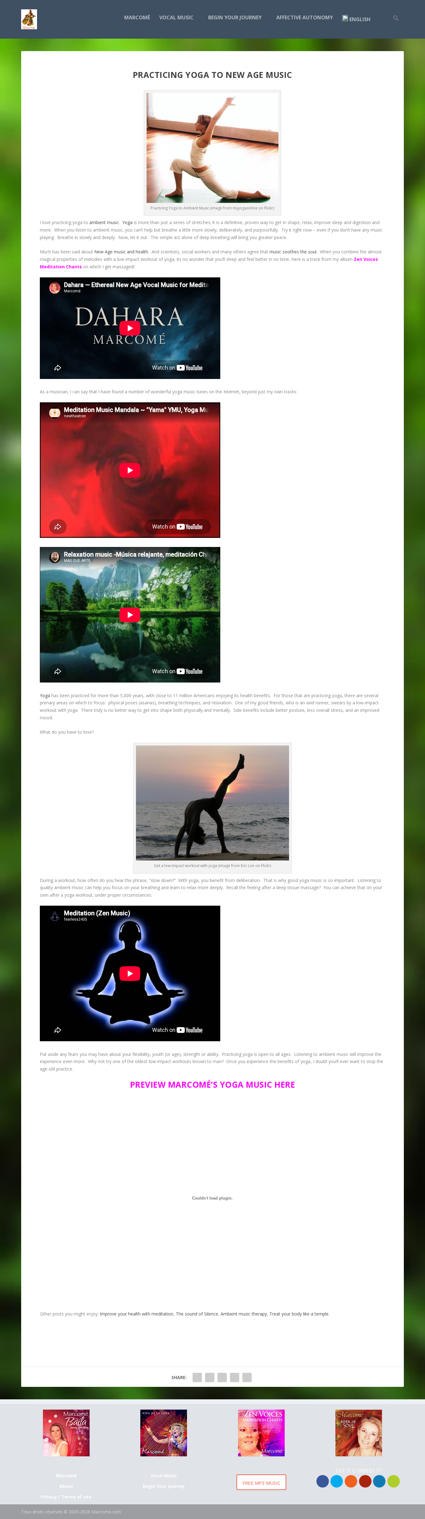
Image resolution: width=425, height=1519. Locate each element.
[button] (396, 27)
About (66, 1486)
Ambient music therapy (244, 1314)
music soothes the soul (292, 252)
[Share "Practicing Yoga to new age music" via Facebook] (197, 1377)
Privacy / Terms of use (66, 1497)
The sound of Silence (197, 1314)
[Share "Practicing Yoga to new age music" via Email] (234, 1377)
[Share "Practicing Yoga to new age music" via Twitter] (209, 1377)
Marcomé (137, 18)
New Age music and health (121, 252)
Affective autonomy (304, 18)
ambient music (104, 222)
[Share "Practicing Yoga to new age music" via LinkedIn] (222, 1377)
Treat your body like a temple (299, 1314)
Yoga (127, 222)
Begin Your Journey (235, 18)
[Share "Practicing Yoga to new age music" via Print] (247, 1377)
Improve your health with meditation (136, 1314)
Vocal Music (176, 18)
